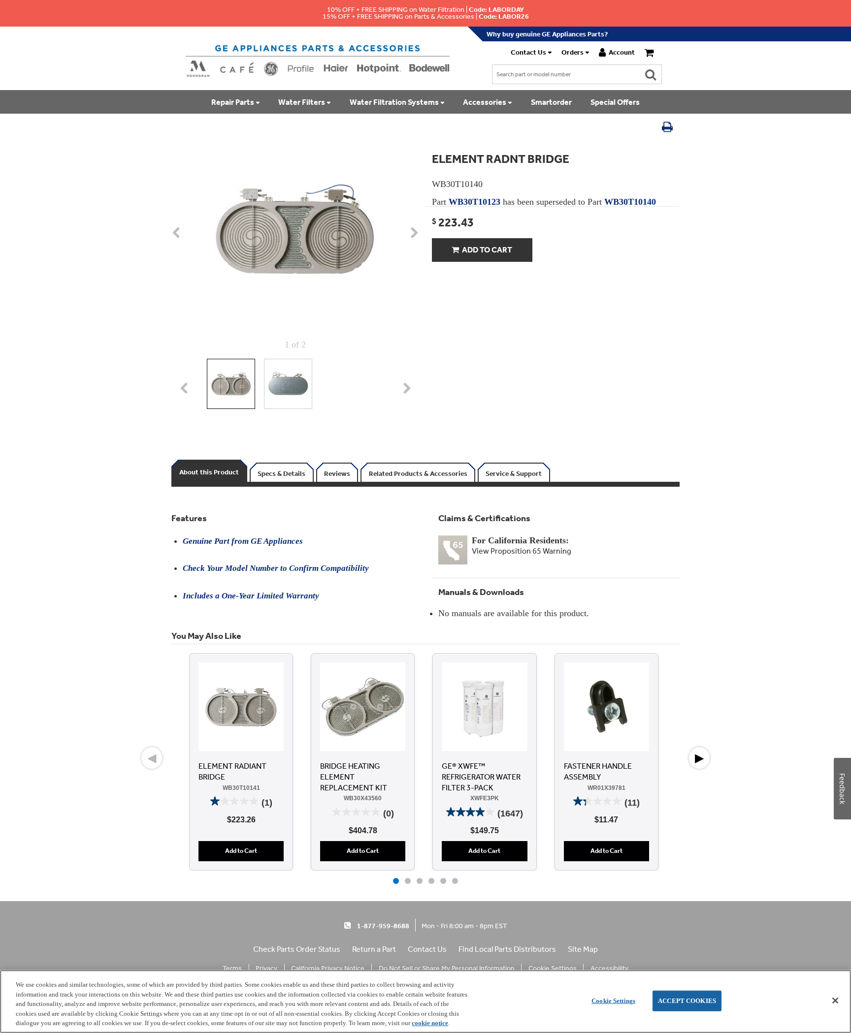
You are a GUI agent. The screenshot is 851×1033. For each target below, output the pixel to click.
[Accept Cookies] (835, 1000)
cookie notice (430, 1023)
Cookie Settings (613, 1000)
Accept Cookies (687, 1000)
